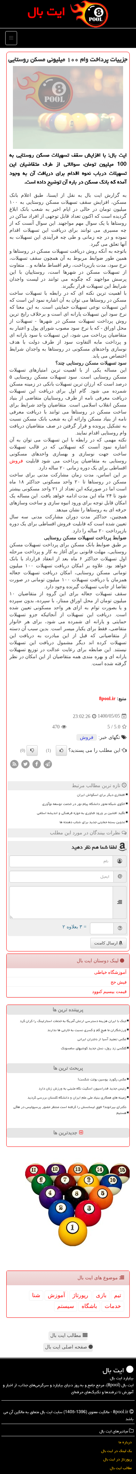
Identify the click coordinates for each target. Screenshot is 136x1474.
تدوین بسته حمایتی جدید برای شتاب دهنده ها (92, 822)
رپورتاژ (80, 1295)
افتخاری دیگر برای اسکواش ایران (101, 794)
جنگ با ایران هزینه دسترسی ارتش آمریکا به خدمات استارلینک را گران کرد (73, 1021)
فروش (16, 460)
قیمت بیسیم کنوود (109, 991)
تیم (117, 1295)
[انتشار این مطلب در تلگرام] (48, 763)
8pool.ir (107, 698)
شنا (36, 1295)
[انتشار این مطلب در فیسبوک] (36, 763)
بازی (101, 1295)
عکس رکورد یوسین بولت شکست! (102, 1079)
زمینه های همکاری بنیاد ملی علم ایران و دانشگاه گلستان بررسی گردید (77, 1097)
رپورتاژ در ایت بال (117, 1459)
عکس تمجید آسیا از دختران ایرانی (101, 1039)
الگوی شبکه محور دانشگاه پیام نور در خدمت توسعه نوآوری (83, 803)
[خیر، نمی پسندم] (32, 750)
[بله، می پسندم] (61, 750)
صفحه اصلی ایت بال (67, 1347)
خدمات (113, 1306)
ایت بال (46, 11)
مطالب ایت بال (66, 1335)
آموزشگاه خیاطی (110, 972)
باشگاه (89, 1306)
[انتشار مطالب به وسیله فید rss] (14, 763)
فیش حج (119, 982)
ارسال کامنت (106, 943)
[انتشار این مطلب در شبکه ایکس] (25, 763)
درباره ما (125, 1442)
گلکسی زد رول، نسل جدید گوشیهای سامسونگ (93, 1048)
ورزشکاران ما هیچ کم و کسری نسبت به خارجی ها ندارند (86, 1030)
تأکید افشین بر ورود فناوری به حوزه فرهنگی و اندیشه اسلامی (81, 813)
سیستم (65, 1306)
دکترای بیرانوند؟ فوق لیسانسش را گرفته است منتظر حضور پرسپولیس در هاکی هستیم (69, 1109)
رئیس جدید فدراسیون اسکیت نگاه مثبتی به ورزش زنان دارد (82, 1088)
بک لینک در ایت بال (116, 1450)
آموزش (56, 1295)
